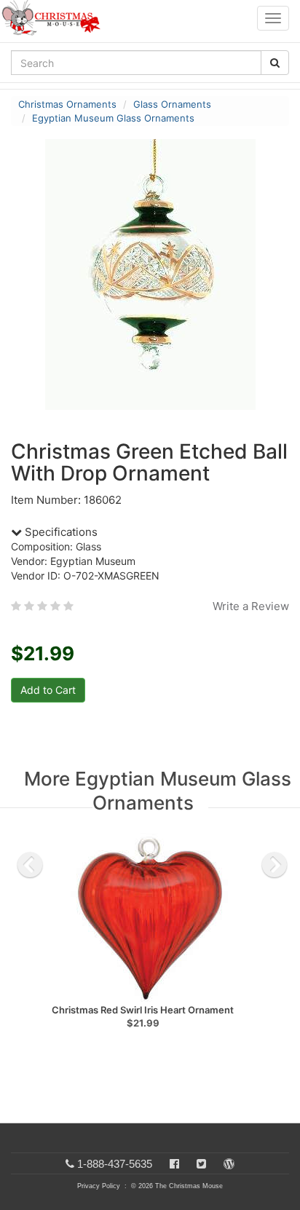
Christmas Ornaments (67, 104)
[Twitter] (201, 1164)
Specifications (60, 532)
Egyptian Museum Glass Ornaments (113, 118)
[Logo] (55, 18)
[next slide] (274, 864)
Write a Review (251, 606)
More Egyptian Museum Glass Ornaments (157, 790)
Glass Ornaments (172, 104)
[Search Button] (275, 62)
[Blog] (229, 1164)
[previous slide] (29, 864)
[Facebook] (174, 1164)
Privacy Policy (98, 1186)
